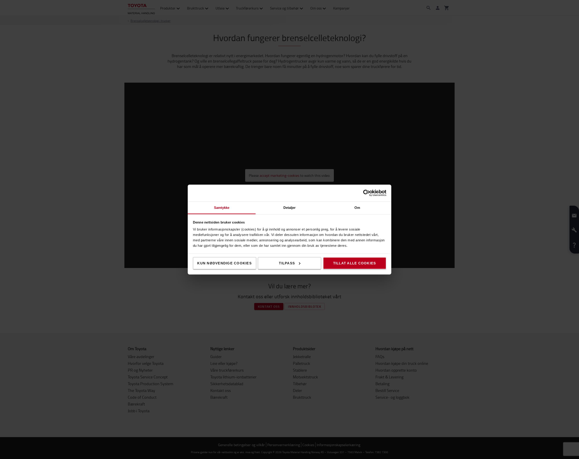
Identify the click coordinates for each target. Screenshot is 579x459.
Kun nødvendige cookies (224, 263)
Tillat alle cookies (354, 263)
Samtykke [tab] (222, 207)
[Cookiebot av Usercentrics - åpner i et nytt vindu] (366, 193)
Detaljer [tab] (289, 207)
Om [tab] (357, 207)
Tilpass (287, 263)
